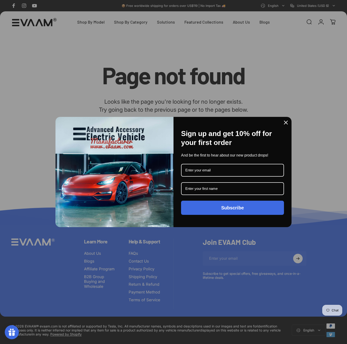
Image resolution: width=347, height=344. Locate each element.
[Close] (286, 122)
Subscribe (232, 207)
